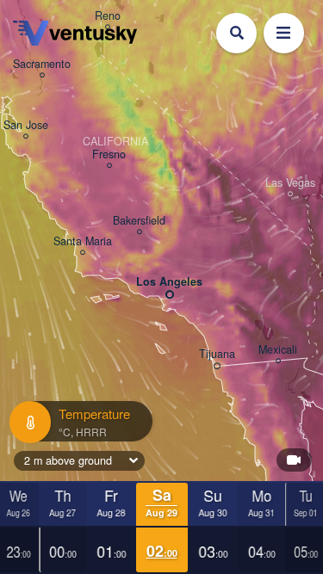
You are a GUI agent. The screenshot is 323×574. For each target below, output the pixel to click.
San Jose (25, 126)
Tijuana (217, 354)
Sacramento (42, 64)
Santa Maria (82, 242)
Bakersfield (139, 221)
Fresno (109, 155)
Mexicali (277, 350)
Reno (108, 16)
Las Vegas (290, 183)
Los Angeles (169, 282)
